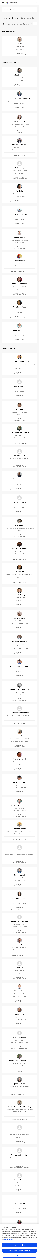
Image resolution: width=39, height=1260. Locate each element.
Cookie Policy (8, 1239)
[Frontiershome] (12, 2)
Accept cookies (19, 1245)
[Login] (36, 2)
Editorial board (11, 17)
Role (3, 24)
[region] (19, 1242)
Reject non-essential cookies (19, 1251)
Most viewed (11, 24)
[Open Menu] (3, 2)
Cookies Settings (19, 1255)
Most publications (23, 24)
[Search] (31, 2)
